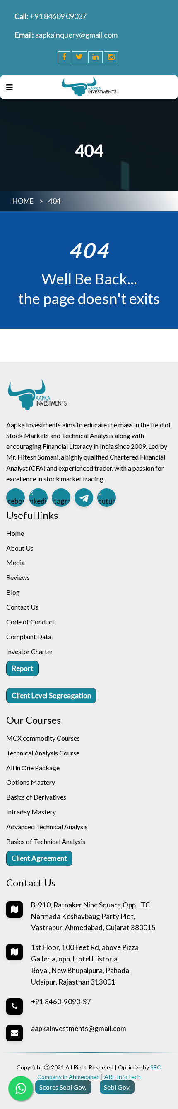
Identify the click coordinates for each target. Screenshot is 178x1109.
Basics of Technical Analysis (45, 841)
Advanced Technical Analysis (47, 826)
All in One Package (33, 767)
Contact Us (22, 607)
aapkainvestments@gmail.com (78, 1028)
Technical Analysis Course (42, 753)
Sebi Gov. (117, 1087)
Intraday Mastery (31, 812)
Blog (13, 592)
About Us (20, 548)
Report (23, 668)
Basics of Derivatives (36, 797)
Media (15, 562)
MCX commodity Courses (43, 738)
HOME (23, 201)
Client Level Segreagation (51, 695)
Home (15, 533)
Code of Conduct (30, 622)
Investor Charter (29, 651)
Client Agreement (39, 858)
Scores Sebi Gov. (63, 1087)
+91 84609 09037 (58, 16)
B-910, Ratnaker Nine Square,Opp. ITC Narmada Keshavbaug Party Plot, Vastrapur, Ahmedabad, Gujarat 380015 (93, 916)
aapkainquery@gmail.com (76, 34)
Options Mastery (30, 782)
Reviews (18, 577)
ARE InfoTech (122, 1076)
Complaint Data (28, 636)
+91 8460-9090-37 (61, 1001)
